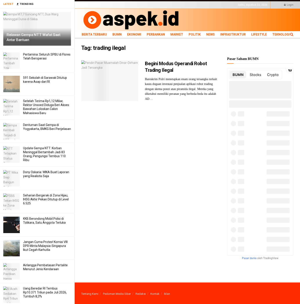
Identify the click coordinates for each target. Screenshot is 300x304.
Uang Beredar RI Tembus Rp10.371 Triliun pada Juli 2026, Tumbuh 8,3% (45, 292)
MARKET (153, 4)
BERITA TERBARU (92, 4)
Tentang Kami (89, 293)
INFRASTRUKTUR (192, 4)
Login (289, 4)
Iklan (167, 293)
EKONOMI (121, 4)
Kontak (154, 293)
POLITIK (165, 4)
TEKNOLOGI (227, 4)
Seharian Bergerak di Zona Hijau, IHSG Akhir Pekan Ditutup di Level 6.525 (46, 199)
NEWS (176, 4)
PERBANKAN (137, 4)
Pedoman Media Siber (117, 293)
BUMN (109, 4)
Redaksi (141, 293)
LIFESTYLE (211, 4)
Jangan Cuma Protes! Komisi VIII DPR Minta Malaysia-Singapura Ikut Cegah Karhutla (45, 246)
